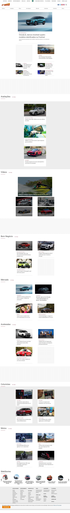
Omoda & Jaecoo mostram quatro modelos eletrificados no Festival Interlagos (32, 37)
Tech (21, 498)
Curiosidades (38, 500)
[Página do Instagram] (64, 5)
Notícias (3, 8)
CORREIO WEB (53, 499)
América (29, 492)
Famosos (21, 490)
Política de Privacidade (57, 505)
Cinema (21, 492)
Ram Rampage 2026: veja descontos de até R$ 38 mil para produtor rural (24, 255)
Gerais (14, 490)
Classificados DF (39, 491)
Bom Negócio (28, 8)
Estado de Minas (15, 488)
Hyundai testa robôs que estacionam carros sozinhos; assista (45, 204)
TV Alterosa (53, 488)
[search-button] (66, 5)
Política (14, 491)
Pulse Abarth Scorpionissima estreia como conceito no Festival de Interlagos (27, 74)
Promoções (22, 499)
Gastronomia (22, 497)
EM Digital (14, 499)
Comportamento (23, 495)
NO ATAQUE (30, 490)
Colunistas (55, 8)
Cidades (37, 496)
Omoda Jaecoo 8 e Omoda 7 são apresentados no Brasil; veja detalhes (43, 298)
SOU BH (45, 493)
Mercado (37, 8)
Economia (14, 492)
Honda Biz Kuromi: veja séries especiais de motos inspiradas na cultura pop (46, 464)
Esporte (37, 497)
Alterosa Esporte (54, 493)
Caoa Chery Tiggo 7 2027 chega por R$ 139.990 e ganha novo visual (49, 66)
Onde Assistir (30, 501)
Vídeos (20, 8)
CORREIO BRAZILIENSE (53, 496)
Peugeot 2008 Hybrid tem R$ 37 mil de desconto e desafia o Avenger (45, 255)
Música (21, 493)
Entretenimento (23, 488)
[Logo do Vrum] (6, 4)
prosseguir (6, 507)
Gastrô (45, 501)
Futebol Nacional (31, 497)
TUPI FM (52, 501)
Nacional (14, 494)
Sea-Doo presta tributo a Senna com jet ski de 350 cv (34, 194)
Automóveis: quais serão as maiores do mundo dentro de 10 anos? (24, 403)
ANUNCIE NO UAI (31, 488)
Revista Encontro (45, 496)
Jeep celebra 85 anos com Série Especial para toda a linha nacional (27, 66)
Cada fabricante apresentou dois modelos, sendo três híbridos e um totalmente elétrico (34, 40)
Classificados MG (39, 490)
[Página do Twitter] (60, 5)
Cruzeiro (29, 494)
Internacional (15, 493)
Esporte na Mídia (31, 500)
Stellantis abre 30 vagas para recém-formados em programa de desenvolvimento (45, 343)
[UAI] (32, 1)
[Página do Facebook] (58, 5)
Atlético (29, 493)
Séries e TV (22, 491)
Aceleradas (46, 8)
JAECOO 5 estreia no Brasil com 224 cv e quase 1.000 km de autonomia (24, 298)
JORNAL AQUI (38, 494)
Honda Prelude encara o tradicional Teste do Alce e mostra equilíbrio (46, 214)
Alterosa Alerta (53, 490)
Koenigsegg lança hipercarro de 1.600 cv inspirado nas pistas (24, 204)
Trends (21, 494)
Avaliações (12, 8)
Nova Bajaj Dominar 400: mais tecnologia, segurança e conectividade (23, 464)
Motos (63, 8)
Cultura (14, 495)
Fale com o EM (15, 500)
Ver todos (14, 96)
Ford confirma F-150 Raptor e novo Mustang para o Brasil (49, 73)
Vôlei (29, 495)
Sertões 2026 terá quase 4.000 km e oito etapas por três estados (45, 447)
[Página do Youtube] (62, 5)
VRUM (37, 488)
